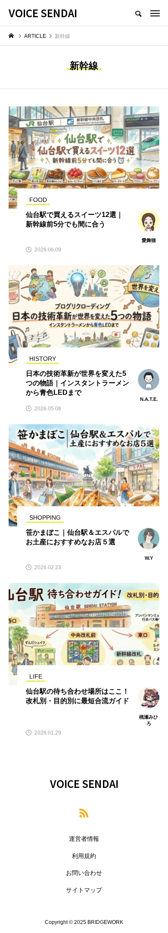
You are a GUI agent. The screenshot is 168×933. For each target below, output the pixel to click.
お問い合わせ (84, 872)
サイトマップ (84, 890)
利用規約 (84, 855)
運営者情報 (84, 838)
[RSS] (84, 813)
